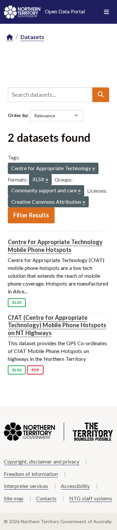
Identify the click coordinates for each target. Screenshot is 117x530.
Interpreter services (26, 486)
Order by (17, 115)
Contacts (46, 498)
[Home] (9, 37)
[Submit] (100, 94)
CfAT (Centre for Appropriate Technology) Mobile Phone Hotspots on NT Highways (57, 325)
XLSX (16, 302)
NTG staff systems (90, 498)
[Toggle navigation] (106, 12)
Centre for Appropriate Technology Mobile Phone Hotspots (55, 245)
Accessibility (75, 486)
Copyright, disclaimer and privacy (41, 461)
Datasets (32, 37)
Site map (13, 498)
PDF (35, 369)
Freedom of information (31, 474)
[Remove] (93, 169)
